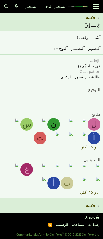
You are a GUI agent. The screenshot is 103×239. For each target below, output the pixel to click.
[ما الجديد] (16, 6)
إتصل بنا (93, 224)
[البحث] (6, 6)
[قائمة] (96, 6)
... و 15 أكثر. (90, 147)
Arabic (90, 217)
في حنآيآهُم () (89, 65)
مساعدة (78, 224)
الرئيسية (62, 224)
